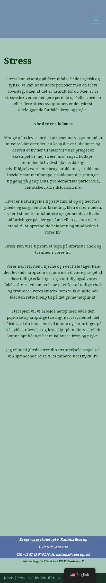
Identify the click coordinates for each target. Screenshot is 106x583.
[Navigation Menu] (96, 19)
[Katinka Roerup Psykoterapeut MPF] (19, 19)
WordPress (50, 578)
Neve (8, 578)
